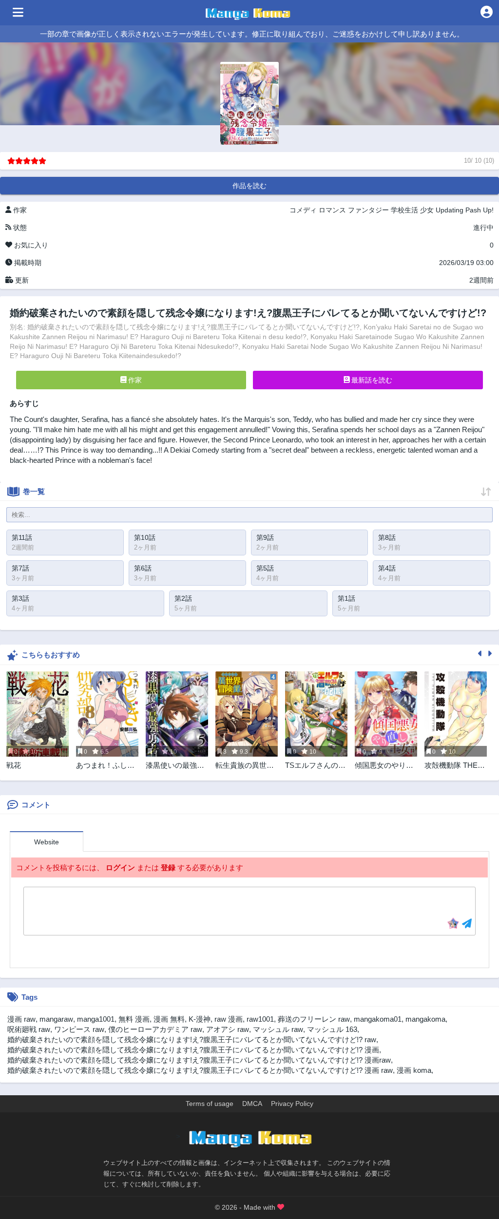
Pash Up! (479, 210)
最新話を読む (370, 380)
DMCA (252, 1103)
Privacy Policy (292, 1103)
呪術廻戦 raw (28, 1029)
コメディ (303, 210)
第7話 (20, 568)
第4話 (387, 568)
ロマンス (332, 210)
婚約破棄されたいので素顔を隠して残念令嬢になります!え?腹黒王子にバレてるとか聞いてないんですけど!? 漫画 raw (200, 1070)
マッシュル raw (278, 1029)
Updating (449, 210)
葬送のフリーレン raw (314, 1019)
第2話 (183, 598)
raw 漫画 (228, 1019)
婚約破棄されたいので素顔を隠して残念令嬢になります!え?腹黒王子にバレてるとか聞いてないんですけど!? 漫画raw (199, 1060)
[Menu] (18, 12)
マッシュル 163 (332, 1029)
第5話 (265, 568)
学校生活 (404, 210)
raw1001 (260, 1019)
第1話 (346, 598)
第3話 (20, 598)
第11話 (22, 537)
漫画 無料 (169, 1019)
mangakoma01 (378, 1019)
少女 (427, 210)
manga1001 (96, 1019)
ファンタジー (368, 210)
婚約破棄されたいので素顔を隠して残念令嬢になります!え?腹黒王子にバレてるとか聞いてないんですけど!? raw (191, 1039)
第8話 (387, 537)
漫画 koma (414, 1070)
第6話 (143, 568)
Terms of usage (209, 1103)
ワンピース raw (79, 1029)
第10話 (144, 537)
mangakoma (425, 1019)
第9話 (265, 537)
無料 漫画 (134, 1019)
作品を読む (249, 186)
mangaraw (56, 1019)
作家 (134, 380)
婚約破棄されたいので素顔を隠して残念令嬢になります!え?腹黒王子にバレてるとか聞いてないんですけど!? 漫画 (193, 1050)
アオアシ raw (227, 1029)
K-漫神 (200, 1019)
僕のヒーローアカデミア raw (155, 1029)
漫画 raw (21, 1019)
